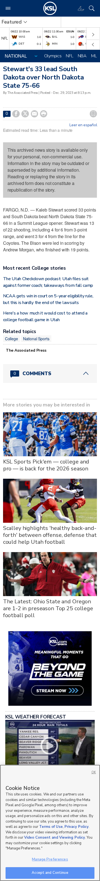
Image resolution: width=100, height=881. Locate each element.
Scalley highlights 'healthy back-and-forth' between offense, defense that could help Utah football (50, 535)
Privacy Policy (76, 826)
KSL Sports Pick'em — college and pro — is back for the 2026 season (46, 465)
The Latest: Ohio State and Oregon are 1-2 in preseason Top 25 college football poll (48, 608)
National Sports (36, 338)
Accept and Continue (50, 872)
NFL (69, 56)
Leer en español (83, 125)
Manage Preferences (50, 859)
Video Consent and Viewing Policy (54, 837)
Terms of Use (51, 826)
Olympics (53, 56)
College (11, 338)
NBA (82, 56)
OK (93, 772)
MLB (95, 56)
